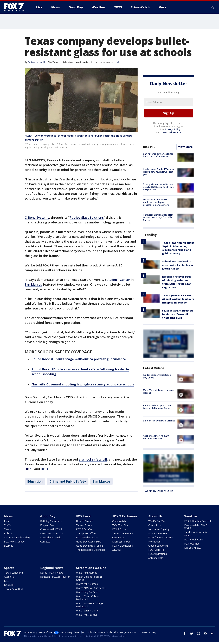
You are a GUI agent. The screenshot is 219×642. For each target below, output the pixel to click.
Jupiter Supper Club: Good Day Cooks (157, 376)
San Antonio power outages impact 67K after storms (158, 155)
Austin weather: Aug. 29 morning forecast (156, 437)
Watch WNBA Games (88, 610)
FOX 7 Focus (119, 529)
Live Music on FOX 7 (51, 533)
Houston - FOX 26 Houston (55, 576)
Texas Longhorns (13, 572)
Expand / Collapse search (213, 7)
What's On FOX (156, 521)
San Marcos (33, 284)
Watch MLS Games (86, 614)
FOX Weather (191, 543)
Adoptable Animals (50, 537)
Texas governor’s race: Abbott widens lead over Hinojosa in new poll (178, 299)
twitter (191, 633)
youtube (205, 633)
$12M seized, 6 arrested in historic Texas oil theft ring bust (177, 314)
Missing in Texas (121, 541)
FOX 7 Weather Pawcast (197, 521)
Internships (154, 541)
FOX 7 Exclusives (124, 516)
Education (68, 62)
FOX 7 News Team (158, 533)
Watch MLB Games (87, 583)
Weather (191, 516)
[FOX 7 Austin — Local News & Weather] (15, 7)
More (162, 7)
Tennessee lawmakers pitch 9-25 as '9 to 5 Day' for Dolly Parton (158, 217)
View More (185, 147)
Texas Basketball (13, 589)
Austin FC (9, 576)
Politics (8, 533)
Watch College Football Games (89, 578)
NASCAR (9, 585)
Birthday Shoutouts (51, 521)
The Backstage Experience (90, 549)
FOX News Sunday (14, 541)
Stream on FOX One (91, 568)
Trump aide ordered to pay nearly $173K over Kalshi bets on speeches (158, 187)
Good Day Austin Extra (88, 541)
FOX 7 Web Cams (194, 539)
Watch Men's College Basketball (87, 598)
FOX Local (83, 516)
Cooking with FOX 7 (51, 529)
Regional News (51, 568)
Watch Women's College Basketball (89, 605)
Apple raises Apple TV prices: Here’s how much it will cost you (158, 171)
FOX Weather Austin (87, 537)
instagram (198, 633)
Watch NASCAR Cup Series (91, 588)
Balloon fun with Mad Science (159, 420)
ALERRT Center (118, 280)
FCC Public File (156, 549)
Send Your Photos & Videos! (195, 534)
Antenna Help (155, 558)
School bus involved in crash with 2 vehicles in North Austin (177, 265)
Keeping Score (48, 525)
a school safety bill (93, 459)
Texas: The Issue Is (122, 533)
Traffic (7, 525)
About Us (155, 516)
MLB (6, 580)
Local (7, 521)
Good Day (47, 516)
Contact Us (154, 525)
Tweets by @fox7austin (158, 491)
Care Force (118, 537)
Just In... (149, 147)
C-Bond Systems (37, 217)
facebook (185, 633)
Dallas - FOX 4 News (51, 572)
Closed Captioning (158, 545)
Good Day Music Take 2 (89, 545)
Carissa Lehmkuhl (36, 62)
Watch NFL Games (86, 572)
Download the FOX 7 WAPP (195, 527)
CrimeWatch (119, 521)
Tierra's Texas (84, 525)
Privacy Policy (172, 129)
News (8, 516)
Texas (7, 529)
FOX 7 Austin (54, 62)
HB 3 (44, 469)
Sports (9, 568)
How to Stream (84, 521)
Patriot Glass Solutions (87, 217)
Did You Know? (192, 547)
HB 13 (29, 469)
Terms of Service (171, 132)
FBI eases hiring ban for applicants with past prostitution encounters (156, 202)
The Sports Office (86, 533)
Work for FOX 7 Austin (160, 537)
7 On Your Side (120, 525)
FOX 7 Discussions (122, 545)
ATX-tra (116, 549)
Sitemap (8, 545)
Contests (45, 541)
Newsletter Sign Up (159, 529)
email (212, 633)
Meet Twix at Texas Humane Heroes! (158, 391)
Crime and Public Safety (67, 481)
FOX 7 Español (84, 529)
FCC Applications (157, 553)
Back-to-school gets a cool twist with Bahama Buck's (157, 407)
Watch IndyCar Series (88, 592)
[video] (185, 378)
